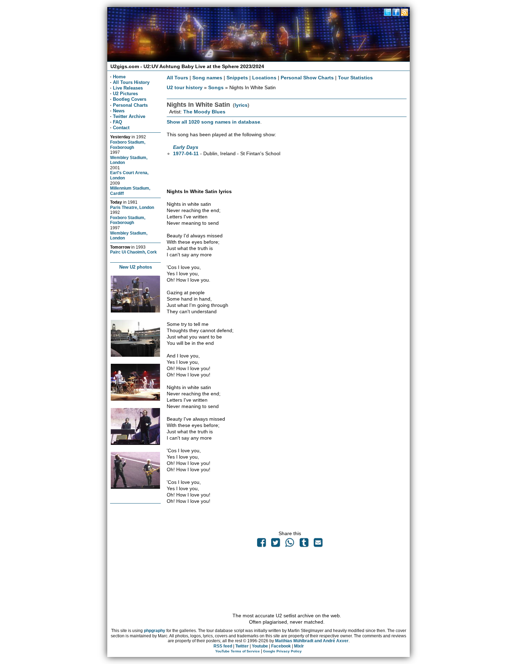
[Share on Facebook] (261, 544)
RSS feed (222, 646)
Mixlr (299, 646)
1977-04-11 (186, 153)
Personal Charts (130, 105)
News (119, 110)
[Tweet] (276, 544)
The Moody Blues (204, 111)
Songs (216, 87)
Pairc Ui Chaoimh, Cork (133, 252)
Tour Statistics (355, 77)
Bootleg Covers (129, 99)
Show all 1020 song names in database (213, 122)
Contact (121, 127)
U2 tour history (185, 87)
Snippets (237, 77)
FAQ (117, 122)
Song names (207, 77)
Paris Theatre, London (132, 207)
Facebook (281, 646)
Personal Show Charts (307, 77)
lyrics (241, 105)
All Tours (177, 77)
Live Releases (128, 88)
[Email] (318, 544)
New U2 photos (135, 267)
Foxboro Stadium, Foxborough (127, 145)
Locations (264, 77)
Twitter (242, 646)
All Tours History (131, 82)
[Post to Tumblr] (304, 544)
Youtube (260, 646)
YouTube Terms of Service (237, 651)
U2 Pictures (125, 93)
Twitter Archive (129, 116)
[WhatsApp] (290, 544)
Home (119, 76)
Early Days (185, 147)
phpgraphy (154, 631)
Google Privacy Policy (282, 651)
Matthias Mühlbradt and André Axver (312, 641)
